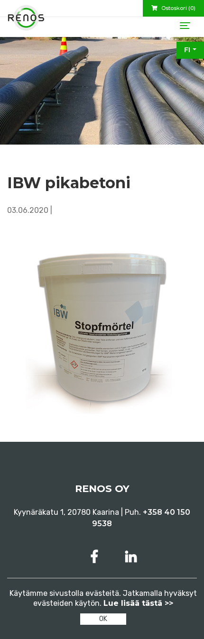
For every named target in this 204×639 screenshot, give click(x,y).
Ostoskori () (177, 8)
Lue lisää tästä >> (138, 603)
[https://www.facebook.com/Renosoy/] (96, 557)
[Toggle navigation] (185, 25)
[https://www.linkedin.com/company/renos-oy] (131, 557)
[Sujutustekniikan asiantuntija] (26, 21)
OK (103, 619)
